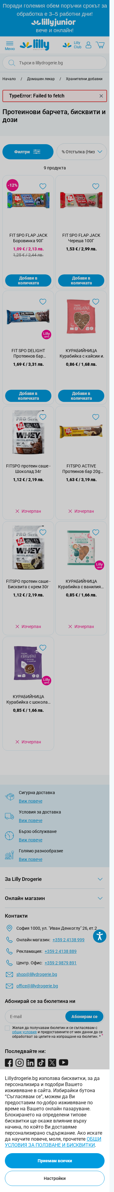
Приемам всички (55, 1160)
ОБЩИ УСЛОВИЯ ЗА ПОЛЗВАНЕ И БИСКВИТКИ (53, 1142)
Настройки (55, 1178)
